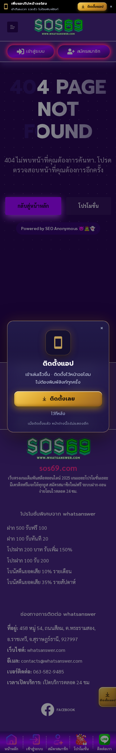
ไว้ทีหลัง (58, 413)
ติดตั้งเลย (62, 399)
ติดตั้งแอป (95, 6)
